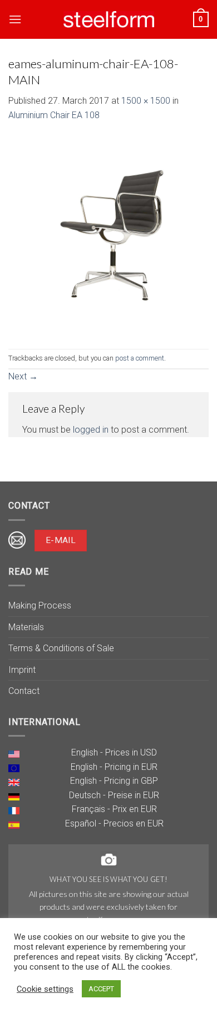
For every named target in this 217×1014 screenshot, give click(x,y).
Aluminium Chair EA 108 (54, 115)
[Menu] (15, 19)
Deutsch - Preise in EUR (114, 795)
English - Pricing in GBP (114, 780)
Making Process (39, 605)
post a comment (139, 358)
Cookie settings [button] (45, 989)
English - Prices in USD (114, 752)
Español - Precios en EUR (114, 823)
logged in (90, 429)
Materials (26, 627)
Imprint (22, 670)
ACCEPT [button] (101, 989)
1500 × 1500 (145, 100)
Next (23, 376)
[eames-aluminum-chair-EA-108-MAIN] (108, 235)
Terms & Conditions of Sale (61, 648)
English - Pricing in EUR (114, 767)
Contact (24, 691)
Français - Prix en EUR (114, 809)
